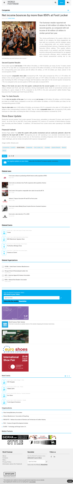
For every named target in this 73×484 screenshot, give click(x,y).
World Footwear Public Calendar (17, 322)
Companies (29, 147)
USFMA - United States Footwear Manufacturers (17, 266)
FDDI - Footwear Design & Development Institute (15, 423)
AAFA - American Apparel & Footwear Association (17, 275)
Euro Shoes (10, 395)
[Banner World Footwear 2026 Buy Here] (36, 313)
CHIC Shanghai (11, 382)
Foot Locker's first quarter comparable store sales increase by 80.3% (26, 190)
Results (64, 147)
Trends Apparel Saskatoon (14, 402)
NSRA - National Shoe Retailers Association (16, 279)
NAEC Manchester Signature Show (16, 239)
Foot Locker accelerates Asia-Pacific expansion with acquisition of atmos (27, 183)
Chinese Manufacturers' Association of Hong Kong (16, 416)
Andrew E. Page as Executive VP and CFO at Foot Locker (23, 198)
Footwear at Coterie (12, 252)
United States (11, 18)
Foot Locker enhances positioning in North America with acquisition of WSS (28, 175)
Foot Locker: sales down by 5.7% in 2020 (19, 214)
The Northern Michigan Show (14, 245)
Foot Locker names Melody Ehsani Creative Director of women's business (27, 206)
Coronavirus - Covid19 (9, 147)
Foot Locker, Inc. (38, 147)
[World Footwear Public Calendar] (5, 324)
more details (32, 481)
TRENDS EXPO (11, 388)
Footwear (47, 147)
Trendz (9, 232)
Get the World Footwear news (36, 456)
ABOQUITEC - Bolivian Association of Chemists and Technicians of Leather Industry (24, 419)
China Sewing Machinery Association (12, 412)
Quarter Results (56, 147)
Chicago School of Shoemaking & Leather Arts (16, 271)
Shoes (4, 150)
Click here (11, 324)
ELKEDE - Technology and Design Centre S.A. (14, 426)
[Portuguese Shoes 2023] (36, 336)
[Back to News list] (68, 10)
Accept (70, 481)
